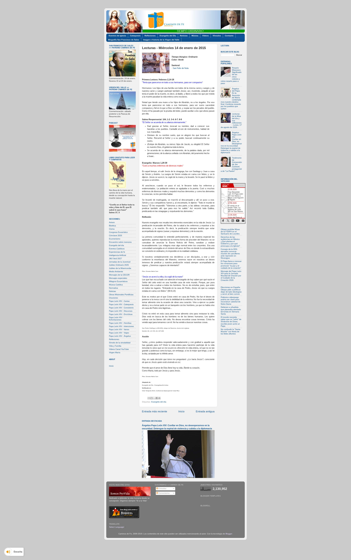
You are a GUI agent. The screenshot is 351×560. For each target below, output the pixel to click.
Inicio (181, 411)
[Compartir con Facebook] (156, 398)
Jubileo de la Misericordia (120, 268)
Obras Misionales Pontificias (121, 295)
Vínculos (217, 36)
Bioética (112, 226)
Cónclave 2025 (115, 236)
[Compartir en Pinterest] (159, 398)
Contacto (229, 36)
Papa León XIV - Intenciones (121, 326)
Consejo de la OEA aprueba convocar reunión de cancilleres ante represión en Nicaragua (230, 253)
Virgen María (114, 353)
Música (195, 36)
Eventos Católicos (116, 249)
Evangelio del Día (168, 36)
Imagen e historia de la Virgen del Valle (161, 40)
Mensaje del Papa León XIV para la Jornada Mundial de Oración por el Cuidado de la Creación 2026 (231, 275)
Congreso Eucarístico (118, 232)
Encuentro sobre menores (120, 242)
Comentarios (164, 493)
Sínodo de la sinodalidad (119, 343)
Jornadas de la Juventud (119, 262)
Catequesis (135, 36)
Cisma (111, 229)
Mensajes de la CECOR (119, 275)
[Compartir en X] (154, 398)
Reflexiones (150, 36)
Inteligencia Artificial (117, 255)
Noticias (184, 36)
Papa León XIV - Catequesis (121, 304)
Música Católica (116, 285)
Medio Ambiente (116, 272)
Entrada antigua (205, 411)
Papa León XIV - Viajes (119, 333)
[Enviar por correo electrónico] (149, 398)
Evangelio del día (158, 402)
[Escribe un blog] (151, 398)
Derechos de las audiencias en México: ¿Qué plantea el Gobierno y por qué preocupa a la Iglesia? (230, 241)
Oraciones (113, 298)
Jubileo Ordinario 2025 (119, 265)
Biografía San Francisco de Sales (123, 40)
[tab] (227, 185)
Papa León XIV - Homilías (120, 323)
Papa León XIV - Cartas (119, 301)
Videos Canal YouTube (119, 349)
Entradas (162, 489)
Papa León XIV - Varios (119, 329)
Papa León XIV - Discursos (120, 311)
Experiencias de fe (117, 252)
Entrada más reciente (154, 411)
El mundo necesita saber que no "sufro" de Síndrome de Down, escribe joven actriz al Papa (231, 321)
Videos (205, 36)
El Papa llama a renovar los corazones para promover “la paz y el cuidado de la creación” (231, 264)
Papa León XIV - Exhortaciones (116, 318)
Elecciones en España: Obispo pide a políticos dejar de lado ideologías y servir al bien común (231, 290)
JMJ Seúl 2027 (115, 259)
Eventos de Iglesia (117, 36)
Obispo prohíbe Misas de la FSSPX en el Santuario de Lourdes (230, 231)
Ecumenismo (114, 239)
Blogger (229, 534)
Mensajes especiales (118, 278)
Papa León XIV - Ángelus (120, 336)
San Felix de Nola (181, 68)
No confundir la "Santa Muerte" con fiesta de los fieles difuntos (230, 331)
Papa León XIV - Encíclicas (120, 314)
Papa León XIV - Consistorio (121, 308)
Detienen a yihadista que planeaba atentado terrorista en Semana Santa (231, 310)
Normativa (113, 288)
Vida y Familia (115, 346)
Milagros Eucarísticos (118, 281)
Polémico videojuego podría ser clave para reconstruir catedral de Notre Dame (230, 300)
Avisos (112, 222)
